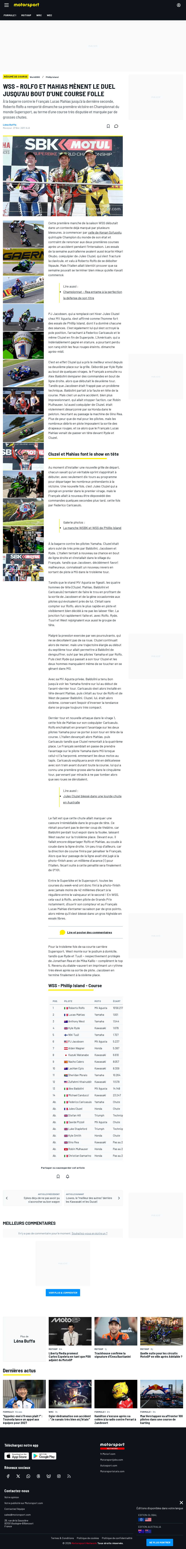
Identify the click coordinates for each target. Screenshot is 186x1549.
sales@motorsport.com (17, 1514)
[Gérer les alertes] (67, 1176)
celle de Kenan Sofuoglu (104, 232)
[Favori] (108, 126)
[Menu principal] (6, 5)
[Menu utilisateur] (178, 5)
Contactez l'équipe (14, 1508)
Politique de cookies (88, 1538)
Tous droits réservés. (110, 1543)
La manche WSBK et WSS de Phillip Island (92, 528)
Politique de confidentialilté (117, 1538)
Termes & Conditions (62, 1538)
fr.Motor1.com (107, 1453)
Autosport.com (108, 1465)
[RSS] (69, 1476)
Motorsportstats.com (112, 1471)
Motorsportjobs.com (111, 1459)
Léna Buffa (9, 124)
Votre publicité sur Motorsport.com (23, 1503)
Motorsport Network (84, 1543)
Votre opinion (11, 1497)
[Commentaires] (117, 126)
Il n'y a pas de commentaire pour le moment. (63, 1233)
